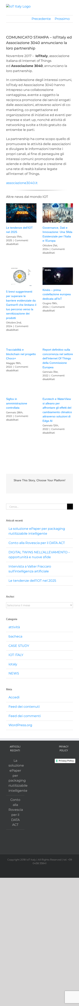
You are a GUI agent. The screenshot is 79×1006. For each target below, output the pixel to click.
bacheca (15, 636)
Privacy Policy (66, 760)
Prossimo (62, 19)
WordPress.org (20, 725)
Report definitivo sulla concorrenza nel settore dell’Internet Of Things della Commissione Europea (58, 358)
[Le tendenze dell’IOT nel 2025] (21, 213)
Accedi (14, 697)
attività (14, 627)
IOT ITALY (16, 655)
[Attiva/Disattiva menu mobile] (71, 6)
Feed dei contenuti (24, 707)
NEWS (14, 673)
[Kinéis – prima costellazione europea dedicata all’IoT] (58, 276)
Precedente (41, 19)
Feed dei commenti (25, 716)
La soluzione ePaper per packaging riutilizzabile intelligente (15, 776)
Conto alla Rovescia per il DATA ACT (37, 543)
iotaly (13, 664)
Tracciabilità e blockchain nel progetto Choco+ (21, 354)
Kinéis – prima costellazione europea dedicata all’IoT (57, 294)
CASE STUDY (19, 646)
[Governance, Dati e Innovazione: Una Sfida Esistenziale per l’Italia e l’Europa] (58, 213)
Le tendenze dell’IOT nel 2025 (32, 581)
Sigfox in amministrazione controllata (16, 403)
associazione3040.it (22, 183)
